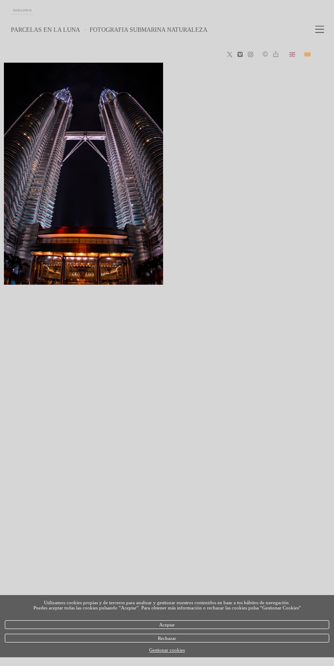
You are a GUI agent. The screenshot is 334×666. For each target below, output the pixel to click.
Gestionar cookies (167, 650)
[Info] (265, 54)
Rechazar (167, 638)
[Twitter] (229, 55)
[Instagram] (250, 55)
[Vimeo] (240, 55)
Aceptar (167, 624)
